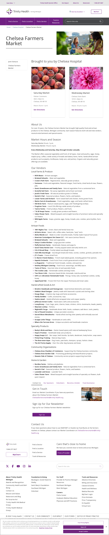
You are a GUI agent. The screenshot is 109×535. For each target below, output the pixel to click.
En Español (86, 503)
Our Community (43, 516)
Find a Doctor (13, 21)
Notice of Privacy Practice (88, 516)
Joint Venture (13, 62)
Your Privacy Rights (83, 522)
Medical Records (88, 491)
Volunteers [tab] (60, 383)
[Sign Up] (42, 414)
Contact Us (10, 491)
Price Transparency (89, 500)
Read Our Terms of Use (45, 528)
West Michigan (62, 488)
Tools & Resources (55, 21)
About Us (76, 3)
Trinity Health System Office (48, 3)
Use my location (77, 12)
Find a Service (41, 21)
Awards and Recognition (15, 482)
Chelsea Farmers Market (14, 67)
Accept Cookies (83, 531)
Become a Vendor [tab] (73, 383)
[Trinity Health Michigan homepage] (17, 11)
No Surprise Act (12, 499)
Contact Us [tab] (37, 383)
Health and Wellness (89, 488)
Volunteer (34, 491)
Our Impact (65, 3)
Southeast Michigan (38, 488)
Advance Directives (89, 480)
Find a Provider (64, 453)
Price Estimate (87, 497)
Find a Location (27, 21)
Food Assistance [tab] (89, 383)
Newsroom (86, 3)
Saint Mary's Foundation (40, 485)
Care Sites (10, 3)
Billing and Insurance (89, 483)
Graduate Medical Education (67, 498)
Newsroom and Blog (13, 496)
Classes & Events (88, 486)
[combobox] (84, 21)
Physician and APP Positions (67, 501)
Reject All (83, 527)
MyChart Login (87, 494)
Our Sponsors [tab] (49, 383)
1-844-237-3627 (98, 3)
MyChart (96, 11)
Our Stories (70, 516)
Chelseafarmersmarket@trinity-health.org (47, 397)
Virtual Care (86, 506)
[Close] (106, 527)
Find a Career (61, 495)
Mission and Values (13, 494)
